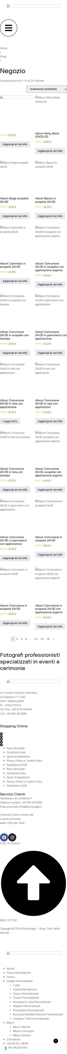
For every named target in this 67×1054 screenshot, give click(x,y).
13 (35, 639)
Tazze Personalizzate (26, 994)
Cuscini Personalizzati (26, 998)
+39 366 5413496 (16, 714)
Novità (10, 969)
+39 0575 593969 (22, 709)
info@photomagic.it (30, 807)
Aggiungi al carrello (15, 144)
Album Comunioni (23, 1031)
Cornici (11, 977)
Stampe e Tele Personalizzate (31, 1019)
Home (3, 48)
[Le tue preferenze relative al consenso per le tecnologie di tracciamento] (6, 1048)
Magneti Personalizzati (26, 1006)
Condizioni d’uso (16, 752)
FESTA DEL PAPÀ (17, 1044)
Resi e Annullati (16, 748)
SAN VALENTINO (17, 1048)
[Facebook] (4, 837)
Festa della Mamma (25, 989)
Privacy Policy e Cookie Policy (24, 761)
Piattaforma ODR (17, 765)
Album (10, 1023)
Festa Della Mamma (19, 973)
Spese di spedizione (18, 757)
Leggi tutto (10, 421)
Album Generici (22, 1035)
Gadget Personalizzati (20, 981)
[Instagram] (12, 837)
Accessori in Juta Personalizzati (32, 1002)
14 (41, 639)
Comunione (13, 1039)
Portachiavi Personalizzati (28, 1010)
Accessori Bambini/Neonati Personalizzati (38, 1014)
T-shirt (16, 985)
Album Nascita (21, 1027)
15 (47, 639)
